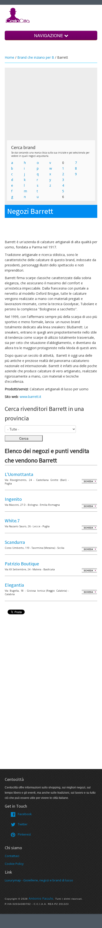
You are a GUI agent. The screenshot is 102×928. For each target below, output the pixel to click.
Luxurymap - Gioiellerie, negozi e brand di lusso (39, 880)
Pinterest (24, 834)
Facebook (25, 814)
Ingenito (13, 499)
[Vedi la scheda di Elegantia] (89, 591)
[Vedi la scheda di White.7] (89, 527)
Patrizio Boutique (22, 564)
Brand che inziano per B (35, 57)
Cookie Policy (14, 864)
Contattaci (12, 856)
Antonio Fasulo (41, 898)
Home (9, 57)
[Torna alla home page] (18, 15)
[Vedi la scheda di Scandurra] (89, 549)
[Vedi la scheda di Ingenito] (89, 506)
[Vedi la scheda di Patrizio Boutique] (89, 570)
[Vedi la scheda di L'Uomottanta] (89, 481)
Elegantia (14, 585)
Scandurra (15, 542)
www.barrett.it (30, 396)
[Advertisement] (51, 104)
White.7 (12, 520)
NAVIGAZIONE (49, 35)
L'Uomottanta (19, 474)
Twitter (23, 824)
